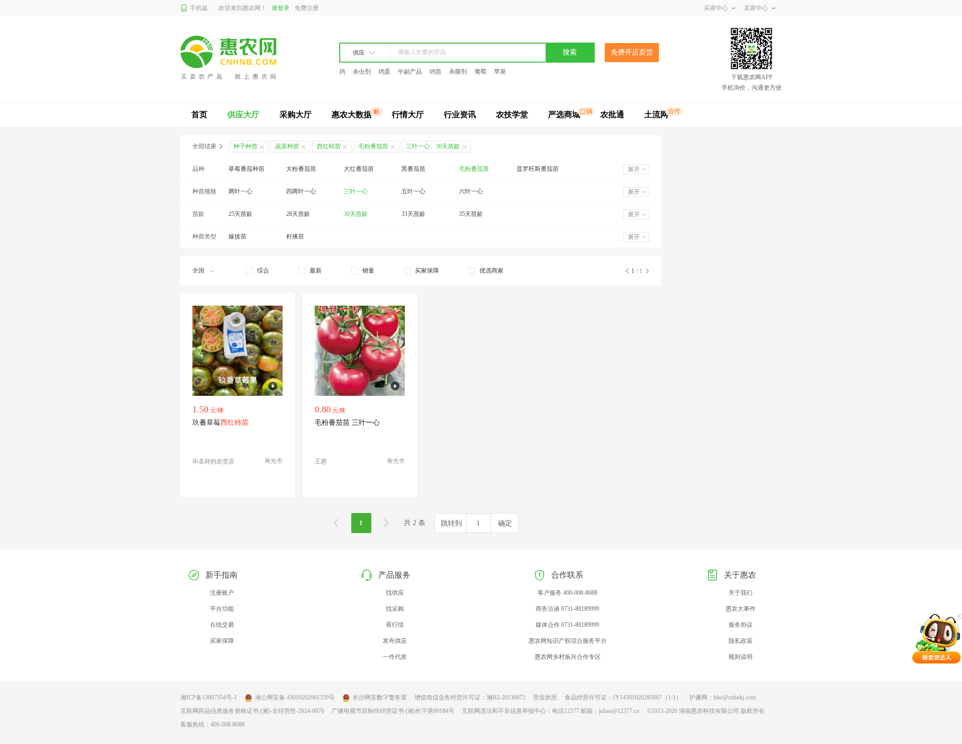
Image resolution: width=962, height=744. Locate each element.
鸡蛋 (384, 71)
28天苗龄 (298, 213)
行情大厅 (408, 114)
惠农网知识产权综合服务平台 (568, 640)
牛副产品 (410, 71)
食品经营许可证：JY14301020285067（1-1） (623, 697)
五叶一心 (413, 191)
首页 (199, 114)
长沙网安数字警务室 (380, 697)
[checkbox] (257, 271)
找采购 (395, 608)
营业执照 (545, 697)
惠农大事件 (741, 608)
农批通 (612, 114)
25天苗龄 (240, 213)
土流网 (656, 114)
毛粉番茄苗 (474, 168)
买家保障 (222, 640)
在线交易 (222, 624)
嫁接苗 (237, 236)
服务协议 (741, 624)
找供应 (395, 592)
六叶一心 (471, 191)
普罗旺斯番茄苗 (538, 168)
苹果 (500, 71)
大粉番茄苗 (301, 168)
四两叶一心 (301, 191)
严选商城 (564, 114)
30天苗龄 (356, 213)
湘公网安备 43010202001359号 (295, 697)
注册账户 (222, 592)
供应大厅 (243, 114)
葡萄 (480, 71)
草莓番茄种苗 (246, 168)
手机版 (199, 8)
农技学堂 (512, 114)
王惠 (321, 461)
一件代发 (395, 656)
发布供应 (395, 640)
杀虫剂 (362, 71)
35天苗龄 (471, 213)
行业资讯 (460, 114)
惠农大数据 (352, 114)
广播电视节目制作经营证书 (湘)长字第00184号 (393, 710)
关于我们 (741, 592)
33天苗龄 (413, 213)
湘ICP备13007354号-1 (208, 697)
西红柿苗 (329, 146)
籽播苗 (295, 236)
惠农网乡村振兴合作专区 (568, 656)
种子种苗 (245, 146)
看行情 (395, 624)
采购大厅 (296, 114)
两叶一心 (240, 191)
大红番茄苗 (359, 168)
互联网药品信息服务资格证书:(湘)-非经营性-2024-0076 (252, 710)
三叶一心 (356, 191)
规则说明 (741, 656)
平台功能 (222, 608)
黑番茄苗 (413, 168)
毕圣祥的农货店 (213, 461)
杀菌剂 (458, 71)
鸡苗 (435, 71)
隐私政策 (741, 640)
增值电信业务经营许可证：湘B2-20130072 (470, 697)
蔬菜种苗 (287, 146)
